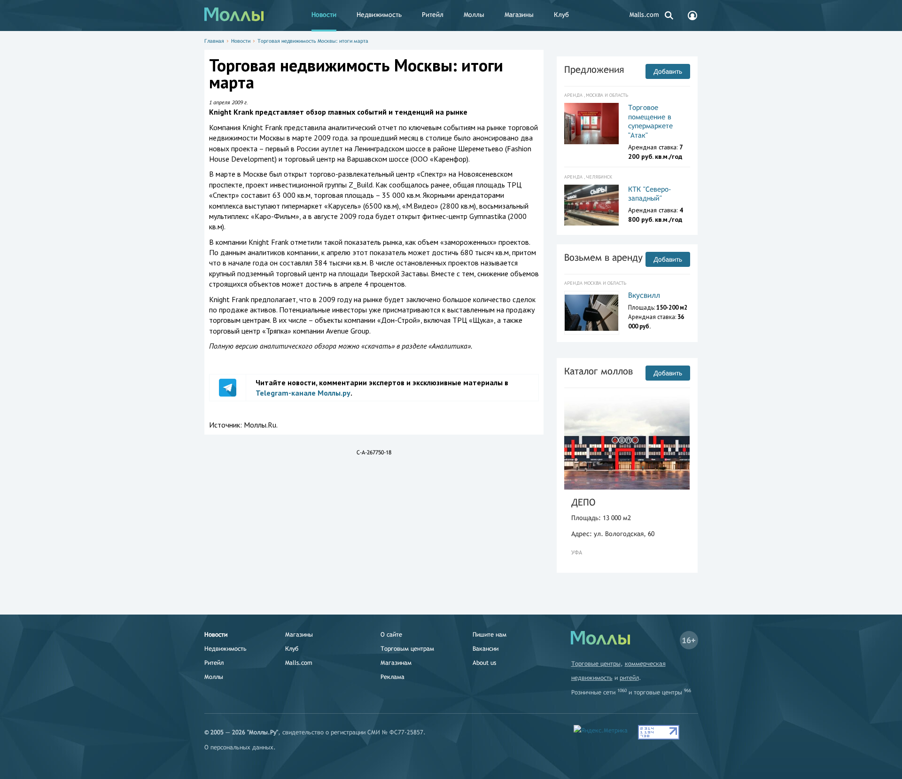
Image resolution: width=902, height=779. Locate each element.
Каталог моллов (598, 371)
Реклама (392, 676)
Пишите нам (489, 634)
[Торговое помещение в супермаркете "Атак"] (591, 123)
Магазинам (396, 662)
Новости (323, 14)
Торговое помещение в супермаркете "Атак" (650, 121)
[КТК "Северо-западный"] (591, 205)
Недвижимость (379, 14)
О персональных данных (238, 747)
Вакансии (485, 648)
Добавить (667, 71)
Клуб (561, 14)
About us (484, 662)
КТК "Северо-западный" (649, 194)
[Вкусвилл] (592, 313)
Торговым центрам (407, 648)
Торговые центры (596, 663)
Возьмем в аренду (603, 257)
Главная (214, 41)
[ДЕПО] (627, 442)
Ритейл (432, 14)
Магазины (519, 14)
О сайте (391, 634)
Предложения (594, 69)
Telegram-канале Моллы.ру (303, 392)
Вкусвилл (644, 295)
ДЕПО (583, 502)
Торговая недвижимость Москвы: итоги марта (312, 41)
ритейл (629, 677)
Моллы (474, 14)
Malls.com (644, 14)
